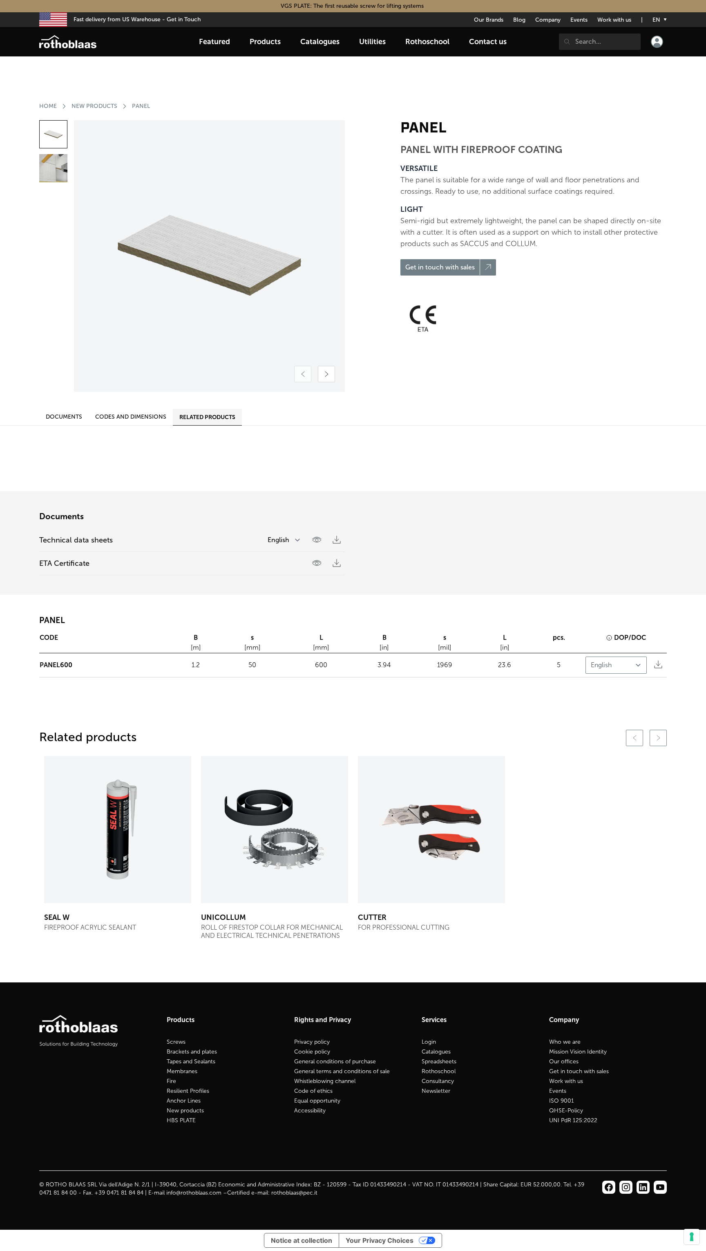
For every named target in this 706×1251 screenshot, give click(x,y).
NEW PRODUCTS (94, 106)
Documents (64, 417)
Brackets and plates (192, 1052)
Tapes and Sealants (191, 1061)
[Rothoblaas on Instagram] (643, 1187)
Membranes (182, 1071)
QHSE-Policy (566, 1111)
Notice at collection (301, 1240)
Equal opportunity (317, 1101)
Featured (214, 42)
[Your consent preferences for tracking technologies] (691, 1236)
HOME (48, 106)
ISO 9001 (561, 1101)
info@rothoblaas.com (193, 1193)
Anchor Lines (184, 1101)
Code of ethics (313, 1091)
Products (265, 42)
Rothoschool (439, 1071)
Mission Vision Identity (578, 1052)
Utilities (372, 42)
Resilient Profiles (188, 1091)
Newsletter (436, 1091)
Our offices (564, 1061)
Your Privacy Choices (379, 1240)
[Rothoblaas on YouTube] (660, 1187)
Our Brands (488, 20)
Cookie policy (312, 1052)
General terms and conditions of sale (342, 1071)
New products (185, 1111)
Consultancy (438, 1081)
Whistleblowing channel (324, 1081)
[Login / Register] (657, 42)
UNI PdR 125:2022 (573, 1120)
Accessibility (310, 1111)
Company (548, 20)
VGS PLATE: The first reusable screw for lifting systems (353, 6)
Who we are (565, 1042)
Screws (176, 1042)
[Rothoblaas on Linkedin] (625, 1187)
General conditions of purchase (335, 1061)
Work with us (614, 20)
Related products (207, 417)
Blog (519, 20)
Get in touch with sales (579, 1071)
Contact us (488, 42)
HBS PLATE (181, 1120)
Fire (171, 1081)
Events (579, 20)
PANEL (141, 106)
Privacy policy (312, 1042)
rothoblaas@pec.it (294, 1193)
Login (429, 1042)
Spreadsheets (439, 1061)
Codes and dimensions (130, 417)
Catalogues (436, 1052)
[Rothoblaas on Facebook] (608, 1187)
